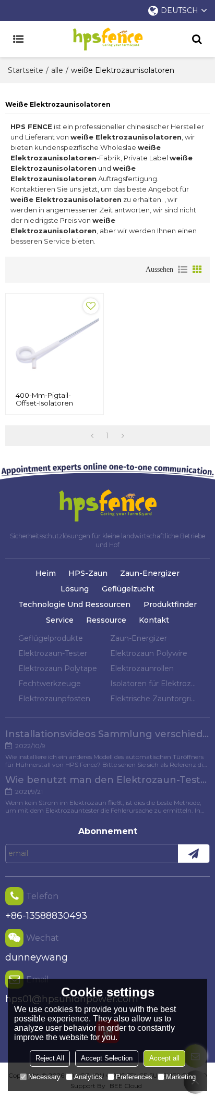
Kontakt (154, 620)
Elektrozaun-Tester (52, 653)
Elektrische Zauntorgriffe (153, 698)
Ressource (106, 620)
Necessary (44, 1077)
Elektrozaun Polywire (148, 653)
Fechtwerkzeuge (49, 683)
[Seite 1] (92, 436)
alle (57, 70)
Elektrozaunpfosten (54, 698)
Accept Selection (107, 1058)
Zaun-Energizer (150, 573)
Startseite (25, 70)
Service (60, 620)
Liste (182, 269)
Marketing (181, 1077)
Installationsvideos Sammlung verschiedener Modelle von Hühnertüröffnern (107, 734)
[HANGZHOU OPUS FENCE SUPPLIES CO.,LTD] (107, 39)
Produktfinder (170, 604)
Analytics (88, 1077)
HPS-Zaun (88, 573)
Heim (45, 573)
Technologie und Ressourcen (74, 604)
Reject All (49, 1058)
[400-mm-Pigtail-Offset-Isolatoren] (54, 342)
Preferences (134, 1077)
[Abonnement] (193, 853)
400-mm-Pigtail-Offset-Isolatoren (44, 399)
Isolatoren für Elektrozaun (153, 683)
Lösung (75, 588)
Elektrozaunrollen (142, 668)
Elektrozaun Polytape (57, 668)
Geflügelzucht (128, 588)
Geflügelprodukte (50, 638)
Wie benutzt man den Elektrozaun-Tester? (107, 780)
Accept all (164, 1058)
